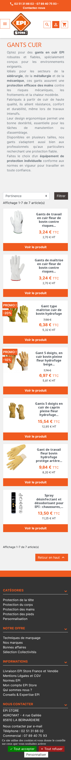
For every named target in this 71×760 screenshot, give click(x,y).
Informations (15, 661)
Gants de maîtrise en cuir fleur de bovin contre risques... (49, 266)
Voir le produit (36, 247)
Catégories (13, 590)
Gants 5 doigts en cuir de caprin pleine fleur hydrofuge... (49, 409)
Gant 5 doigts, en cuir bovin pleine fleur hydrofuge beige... (49, 358)
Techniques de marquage (21, 638)
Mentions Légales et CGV (22, 676)
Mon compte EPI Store (20, 685)
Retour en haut (51, 557)
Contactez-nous (34, 7)
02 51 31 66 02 (24, 3)
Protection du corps (18, 605)
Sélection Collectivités (19, 652)
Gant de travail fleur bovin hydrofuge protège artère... (49, 455)
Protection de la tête (18, 600)
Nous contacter (18, 704)
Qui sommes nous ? (17, 690)
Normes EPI (11, 680)
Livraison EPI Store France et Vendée (30, 671)
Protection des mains (19, 609)
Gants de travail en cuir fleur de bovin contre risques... (49, 220)
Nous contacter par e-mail (22, 726)
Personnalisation (15, 619)
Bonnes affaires (14, 647)
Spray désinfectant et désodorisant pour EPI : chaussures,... (49, 501)
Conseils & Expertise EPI (21, 695)
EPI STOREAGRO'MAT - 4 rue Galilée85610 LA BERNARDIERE (22, 715)
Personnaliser (36, 754)
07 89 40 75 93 (46, 3)
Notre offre (14, 628)
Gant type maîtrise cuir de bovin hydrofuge (49, 310)
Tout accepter (24, 749)
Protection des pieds (18, 614)
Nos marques (13, 642)
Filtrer (61, 196)
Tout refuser (53, 749)
